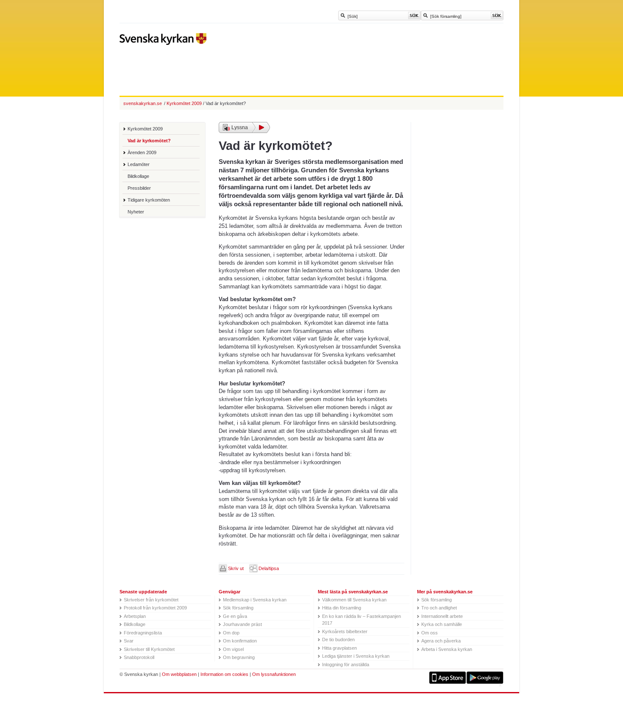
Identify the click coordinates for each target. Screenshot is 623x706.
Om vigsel (233, 649)
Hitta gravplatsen (339, 648)
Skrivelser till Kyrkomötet (149, 649)
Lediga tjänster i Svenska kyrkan (355, 656)
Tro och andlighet (439, 607)
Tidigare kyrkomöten (149, 199)
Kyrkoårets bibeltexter (344, 631)
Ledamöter (139, 164)
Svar (129, 640)
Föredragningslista (143, 632)
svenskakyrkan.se (142, 103)
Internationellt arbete (442, 616)
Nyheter (136, 211)
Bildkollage (138, 176)
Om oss (429, 632)
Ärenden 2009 (142, 152)
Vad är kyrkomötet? (149, 140)
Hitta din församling (341, 607)
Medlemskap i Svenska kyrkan (254, 599)
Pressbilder (139, 188)
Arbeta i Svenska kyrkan (446, 649)
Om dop (231, 632)
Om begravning (239, 657)
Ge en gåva (235, 616)
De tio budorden (338, 639)
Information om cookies (224, 674)
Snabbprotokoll (139, 657)
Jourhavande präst (242, 624)
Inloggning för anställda (345, 664)
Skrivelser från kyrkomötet (151, 599)
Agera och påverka (441, 640)
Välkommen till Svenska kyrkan (354, 599)
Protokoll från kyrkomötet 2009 (155, 607)
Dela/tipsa (269, 568)
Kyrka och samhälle (441, 624)
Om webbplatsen (179, 674)
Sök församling (238, 607)
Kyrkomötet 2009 (145, 128)
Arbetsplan (135, 616)
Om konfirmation (240, 640)
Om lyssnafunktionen (274, 674)
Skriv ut (236, 568)
